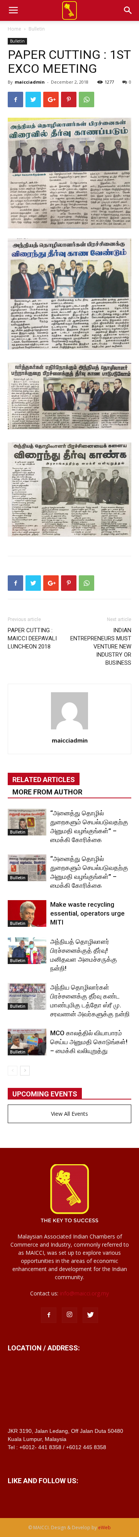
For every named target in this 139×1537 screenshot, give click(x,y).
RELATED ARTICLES (43, 779)
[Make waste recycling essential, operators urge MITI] (27, 913)
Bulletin (37, 29)
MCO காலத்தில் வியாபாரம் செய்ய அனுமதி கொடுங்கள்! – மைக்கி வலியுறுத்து (88, 1042)
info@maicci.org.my (84, 1293)
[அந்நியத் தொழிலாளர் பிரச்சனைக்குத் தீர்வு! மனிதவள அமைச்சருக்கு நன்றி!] (27, 950)
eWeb (104, 1527)
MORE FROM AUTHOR (47, 792)
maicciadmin (30, 82)
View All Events (69, 1113)
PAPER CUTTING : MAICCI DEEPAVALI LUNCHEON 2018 (32, 638)
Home (14, 29)
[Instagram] (69, 1315)
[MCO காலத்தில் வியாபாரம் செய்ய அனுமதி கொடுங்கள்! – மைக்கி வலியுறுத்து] (27, 1042)
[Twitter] (90, 1315)
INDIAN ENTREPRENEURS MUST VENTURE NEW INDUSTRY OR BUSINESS (100, 646)
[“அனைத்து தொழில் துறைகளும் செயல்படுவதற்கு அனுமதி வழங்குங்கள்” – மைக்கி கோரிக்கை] (27, 822)
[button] (128, 10)
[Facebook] (48, 1315)
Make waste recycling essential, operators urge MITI (87, 913)
